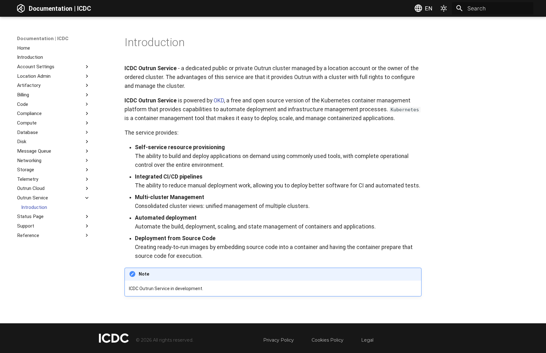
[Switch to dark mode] (444, 8)
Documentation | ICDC (43, 38)
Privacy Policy (278, 340)
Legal (367, 340)
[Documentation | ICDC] (20, 8)
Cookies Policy (327, 340)
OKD (219, 100)
